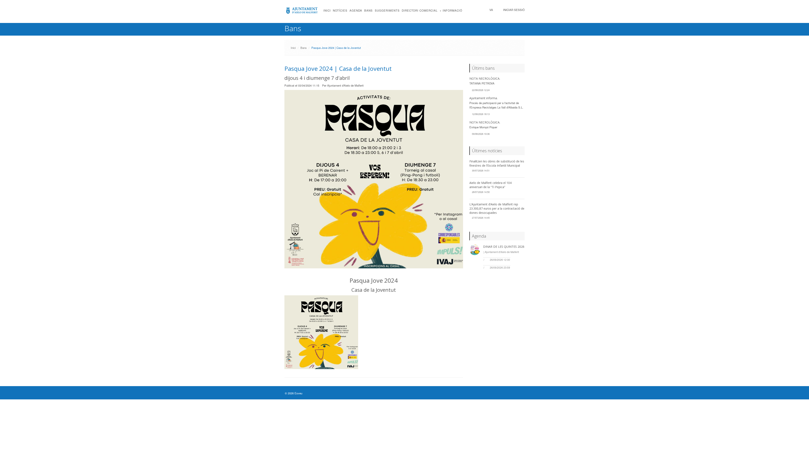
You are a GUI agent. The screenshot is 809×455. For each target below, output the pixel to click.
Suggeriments (387, 10)
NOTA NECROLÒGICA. (484, 78)
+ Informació (451, 10)
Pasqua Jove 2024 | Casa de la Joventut (338, 68)
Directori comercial (420, 10)
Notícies (340, 10)
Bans (368, 10)
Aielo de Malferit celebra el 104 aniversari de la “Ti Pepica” (490, 185)
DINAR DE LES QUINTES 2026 (503, 247)
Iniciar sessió (514, 10)
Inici (327, 10)
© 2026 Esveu (293, 393)
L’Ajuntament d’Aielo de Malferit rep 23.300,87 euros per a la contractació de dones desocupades (496, 208)
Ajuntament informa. (483, 98)
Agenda (356, 10)
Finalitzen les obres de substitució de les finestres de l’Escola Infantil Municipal (496, 163)
